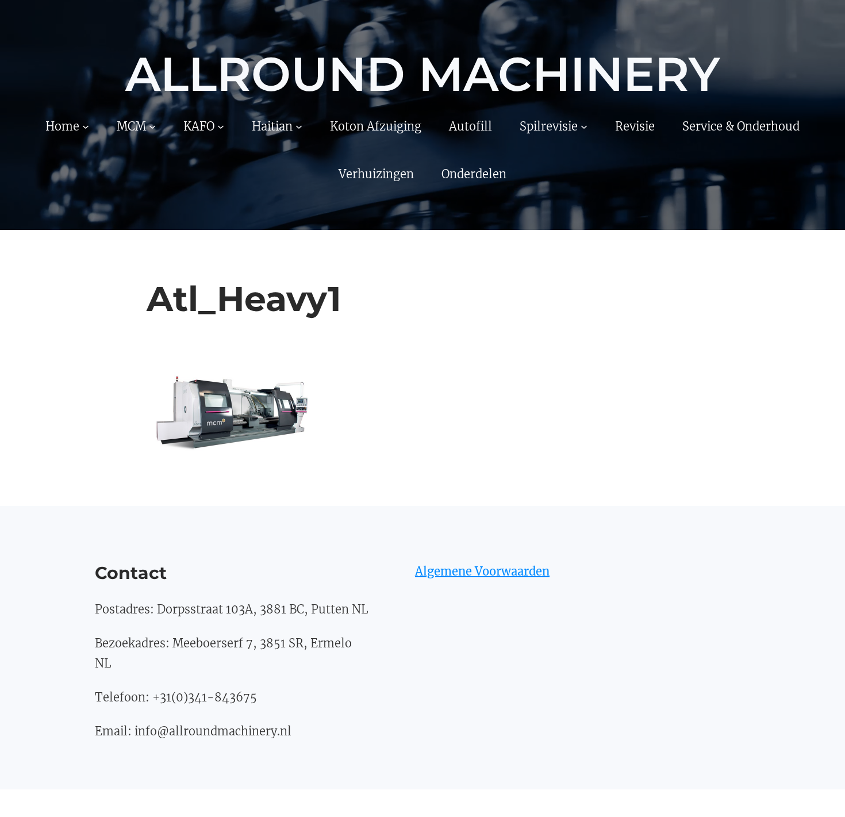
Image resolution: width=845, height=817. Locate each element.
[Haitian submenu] (298, 126)
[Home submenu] (85, 126)
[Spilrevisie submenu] (584, 126)
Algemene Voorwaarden (482, 571)
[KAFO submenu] (220, 126)
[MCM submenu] (152, 126)
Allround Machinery (422, 74)
